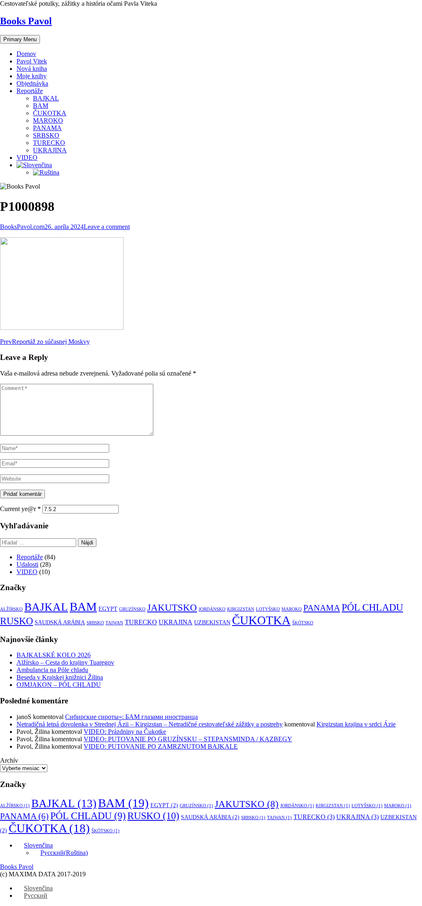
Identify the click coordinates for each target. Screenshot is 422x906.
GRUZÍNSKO (132, 609)
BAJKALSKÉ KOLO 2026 (53, 654)
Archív (9, 760)
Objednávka (32, 83)
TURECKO (49, 142)
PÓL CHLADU (372, 607)
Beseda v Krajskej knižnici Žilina (59, 677)
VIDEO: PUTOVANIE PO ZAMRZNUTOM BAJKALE (161, 746)
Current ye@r (20, 508)
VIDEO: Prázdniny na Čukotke (125, 731)
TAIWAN (114, 623)
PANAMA (47, 127)
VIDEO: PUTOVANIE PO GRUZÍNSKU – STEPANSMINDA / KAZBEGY (188, 739)
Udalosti (27, 564)
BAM (40, 105)
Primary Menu (20, 39)
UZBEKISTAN (212, 622)
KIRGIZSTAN (240, 609)
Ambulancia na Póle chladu (52, 669)
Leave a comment (107, 226)
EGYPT (107, 609)
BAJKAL (46, 98)
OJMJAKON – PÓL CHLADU (58, 684)
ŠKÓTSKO (302, 623)
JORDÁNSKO (212, 609)
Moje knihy (31, 75)
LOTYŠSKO (268, 609)
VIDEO (27, 157)
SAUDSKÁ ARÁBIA (60, 622)
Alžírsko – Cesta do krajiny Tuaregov (65, 662)
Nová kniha (31, 68)
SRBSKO (46, 135)
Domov (26, 53)
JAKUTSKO (172, 607)
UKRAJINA (50, 150)
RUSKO (16, 620)
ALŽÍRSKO (11, 609)
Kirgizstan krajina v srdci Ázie (356, 724)
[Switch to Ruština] (46, 172)
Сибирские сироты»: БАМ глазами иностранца (131, 716)
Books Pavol (26, 21)
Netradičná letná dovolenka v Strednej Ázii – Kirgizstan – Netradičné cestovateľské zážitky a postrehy (149, 724)
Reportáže (29, 90)
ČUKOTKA (49, 113)
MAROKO (48, 120)
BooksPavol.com (22, 226)
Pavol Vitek (31, 61)
